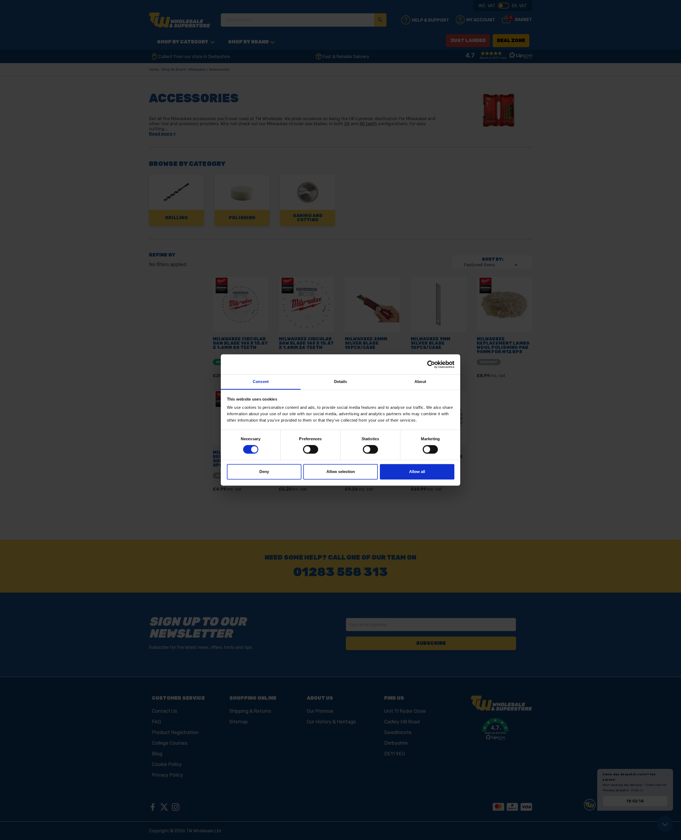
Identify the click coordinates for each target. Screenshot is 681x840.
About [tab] (420, 381)
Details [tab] (340, 381)
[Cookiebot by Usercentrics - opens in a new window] (431, 364)
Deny (264, 471)
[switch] (310, 449)
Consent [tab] (261, 381)
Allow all (417, 471)
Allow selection (340, 471)
